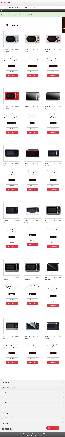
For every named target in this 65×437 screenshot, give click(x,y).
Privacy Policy (36, 433)
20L (32, 123)
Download (5, 423)
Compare (17, 49)
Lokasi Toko (5, 408)
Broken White (32, 66)
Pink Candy (53, 66)
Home (5, 7)
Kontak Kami (5, 403)
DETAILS (12, 71)
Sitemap (4, 398)
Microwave (12, 25)
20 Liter (32, 235)
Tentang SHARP (6, 382)
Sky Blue (11, 66)
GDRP (44, 433)
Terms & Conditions (24, 433)
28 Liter (53, 237)
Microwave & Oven (27, 7)
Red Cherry (11, 123)
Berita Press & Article (8, 387)
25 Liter (53, 123)
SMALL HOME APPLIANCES (15, 7)
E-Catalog (5, 413)
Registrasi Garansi (7, 418)
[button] (63, 14)
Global (4, 393)
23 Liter (12, 180)
